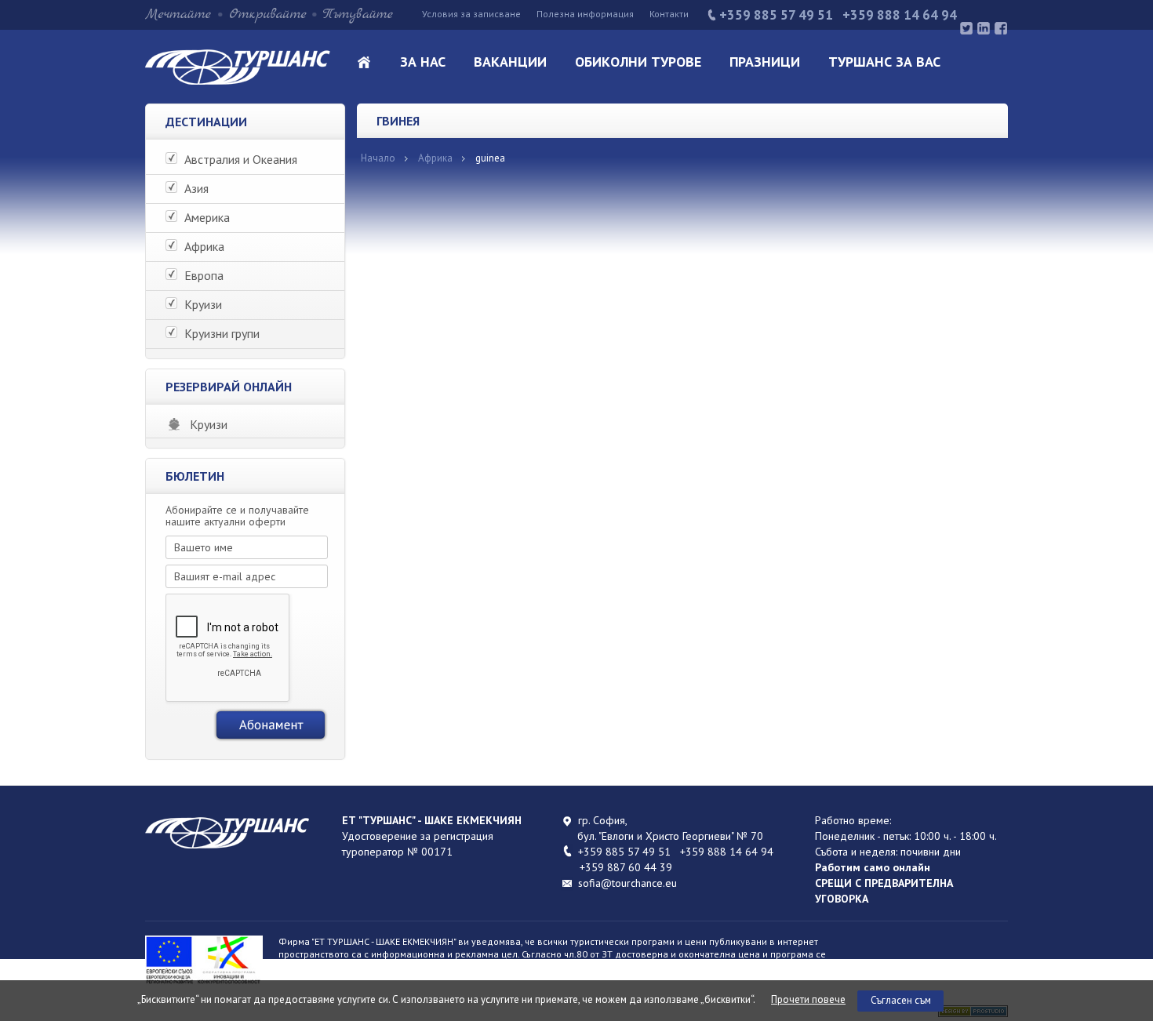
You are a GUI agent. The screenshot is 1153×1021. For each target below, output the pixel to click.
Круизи (208, 424)
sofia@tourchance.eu (627, 883)
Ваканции (510, 62)
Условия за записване (471, 14)
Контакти (669, 14)
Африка (435, 158)
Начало (378, 158)
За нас (423, 62)
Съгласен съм (901, 1000)
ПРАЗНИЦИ (764, 62)
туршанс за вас (884, 62)
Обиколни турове (638, 62)
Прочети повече (808, 999)
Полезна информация (585, 14)
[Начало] (237, 80)
